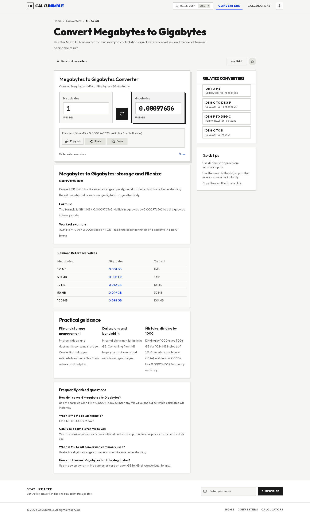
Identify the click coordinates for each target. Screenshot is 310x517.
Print (239, 61)
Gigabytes (142, 98)
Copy (120, 141)
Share (97, 141)
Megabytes (71, 98)
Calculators (259, 6)
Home (58, 21)
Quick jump (194, 6)
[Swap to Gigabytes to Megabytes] (122, 114)
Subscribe (270, 491)
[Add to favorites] (252, 61)
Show (182, 154)
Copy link (75, 141)
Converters (229, 6)
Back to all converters (74, 61)
